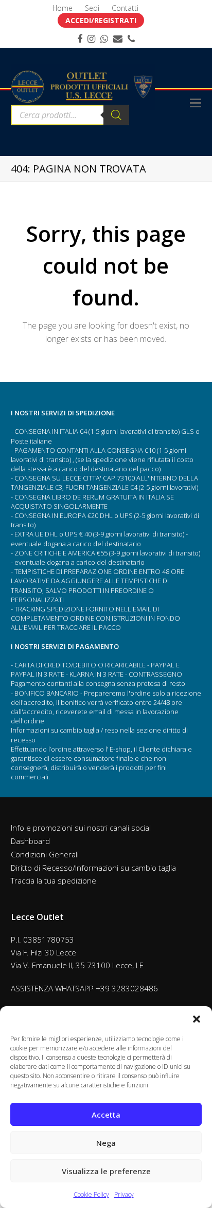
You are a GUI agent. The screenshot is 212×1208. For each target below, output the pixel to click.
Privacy (124, 1194)
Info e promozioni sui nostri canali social (81, 827)
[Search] (116, 115)
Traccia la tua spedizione (53, 880)
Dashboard (30, 841)
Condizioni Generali (45, 854)
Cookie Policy (91, 1194)
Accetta (106, 1114)
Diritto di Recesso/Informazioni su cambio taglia (93, 867)
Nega (106, 1143)
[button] (196, 1019)
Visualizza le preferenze (106, 1171)
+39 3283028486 (127, 988)
